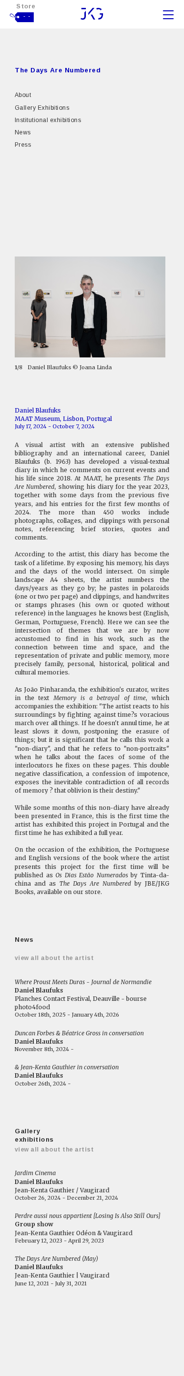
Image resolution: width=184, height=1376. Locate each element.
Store (26, 6)
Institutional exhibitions (48, 120)
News (23, 132)
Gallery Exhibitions (42, 107)
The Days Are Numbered (58, 70)
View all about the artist (54, 958)
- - (27, 16)
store (93, 892)
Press (23, 144)
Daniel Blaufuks (38, 410)
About (23, 95)
